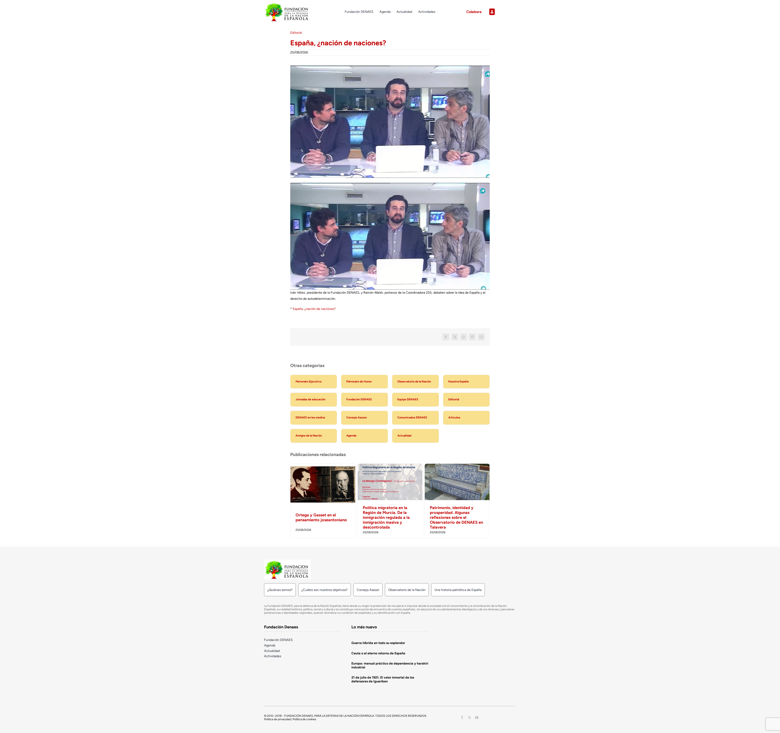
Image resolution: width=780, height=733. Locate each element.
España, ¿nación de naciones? (314, 309)
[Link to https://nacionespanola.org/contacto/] (501, 12)
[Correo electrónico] (481, 336)
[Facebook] (445, 336)
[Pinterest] (472, 336)
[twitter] (469, 717)
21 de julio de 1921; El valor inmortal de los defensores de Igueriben (382, 679)
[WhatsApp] (463, 336)
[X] (454, 336)
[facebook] (462, 717)
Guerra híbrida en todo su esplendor (378, 643)
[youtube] (476, 717)
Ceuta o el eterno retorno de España (378, 653)
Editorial (296, 33)
